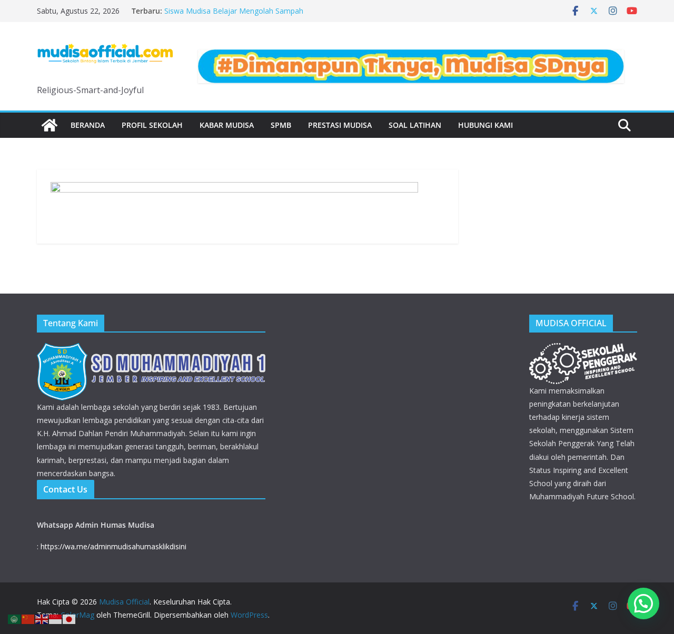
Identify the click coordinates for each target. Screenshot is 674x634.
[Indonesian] (56, 618)
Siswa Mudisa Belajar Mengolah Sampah (233, 11)
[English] (42, 618)
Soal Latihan (415, 125)
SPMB (281, 125)
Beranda (88, 125)
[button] (643, 603)
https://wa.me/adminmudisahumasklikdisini (113, 546)
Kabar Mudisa (227, 125)
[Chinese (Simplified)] (28, 618)
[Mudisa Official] (49, 125)
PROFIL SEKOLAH (152, 125)
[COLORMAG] (151, 350)
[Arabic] (15, 618)
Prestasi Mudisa (340, 125)
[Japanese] (69, 618)
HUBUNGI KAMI (485, 125)
